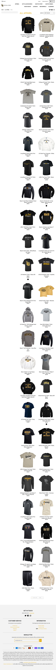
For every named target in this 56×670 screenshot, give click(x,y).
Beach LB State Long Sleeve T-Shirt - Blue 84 (46, 227)
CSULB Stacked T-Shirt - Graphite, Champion (46, 275)
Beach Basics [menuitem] (27, 6)
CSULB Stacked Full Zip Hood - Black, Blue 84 (46, 541)
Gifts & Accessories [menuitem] (27, 4)
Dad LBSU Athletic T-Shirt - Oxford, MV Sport (46, 325)
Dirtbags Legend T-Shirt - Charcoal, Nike (28, 130)
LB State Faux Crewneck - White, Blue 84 (46, 154)
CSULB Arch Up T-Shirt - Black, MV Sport (46, 396)
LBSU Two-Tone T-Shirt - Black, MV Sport (46, 178)
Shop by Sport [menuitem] (38, 4)
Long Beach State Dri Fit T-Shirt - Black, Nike (28, 178)
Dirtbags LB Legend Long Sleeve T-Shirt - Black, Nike (28, 565)
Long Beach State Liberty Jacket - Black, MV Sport (46, 420)
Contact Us (31, 613)
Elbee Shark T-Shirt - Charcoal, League (46, 493)
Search (14, 630)
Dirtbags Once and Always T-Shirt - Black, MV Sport (28, 59)
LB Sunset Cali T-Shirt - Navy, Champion (28, 420)
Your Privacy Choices (42, 628)
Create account (45, 1)
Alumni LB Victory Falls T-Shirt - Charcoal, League (46, 130)
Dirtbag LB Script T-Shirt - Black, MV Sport (46, 83)
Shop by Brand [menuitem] (49, 4)
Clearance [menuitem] (51, 6)
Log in (39, 1)
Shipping (15, 628)
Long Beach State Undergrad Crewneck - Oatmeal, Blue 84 (46, 35)
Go (40, 640)
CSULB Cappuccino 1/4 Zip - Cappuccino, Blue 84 (46, 588)
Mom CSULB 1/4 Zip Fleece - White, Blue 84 (28, 372)
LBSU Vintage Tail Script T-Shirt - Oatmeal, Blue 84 (28, 470)
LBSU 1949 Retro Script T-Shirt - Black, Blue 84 (28, 227)
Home (2, 9)
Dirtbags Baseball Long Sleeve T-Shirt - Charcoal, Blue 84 (28, 493)
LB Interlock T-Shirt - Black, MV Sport (28, 275)
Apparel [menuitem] (17, 4)
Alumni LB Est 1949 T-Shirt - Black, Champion (28, 446)
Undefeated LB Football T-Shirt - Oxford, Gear (28, 106)
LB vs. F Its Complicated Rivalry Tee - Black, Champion (28, 541)
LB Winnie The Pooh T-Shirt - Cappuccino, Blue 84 (46, 517)
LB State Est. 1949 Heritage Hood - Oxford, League (28, 325)
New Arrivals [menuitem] (43, 6)
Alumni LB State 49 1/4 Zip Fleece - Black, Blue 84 (46, 201)
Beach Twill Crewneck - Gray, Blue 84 (28, 349)
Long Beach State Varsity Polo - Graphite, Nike (28, 517)
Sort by (41, 13)
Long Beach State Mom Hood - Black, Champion (46, 349)
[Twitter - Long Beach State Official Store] (50, 9)
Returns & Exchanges (14, 627)
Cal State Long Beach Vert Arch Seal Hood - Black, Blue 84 (28, 396)
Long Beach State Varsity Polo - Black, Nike (28, 154)
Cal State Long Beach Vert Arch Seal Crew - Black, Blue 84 (28, 35)
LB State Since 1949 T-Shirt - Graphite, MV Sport (46, 106)
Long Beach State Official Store (29, 662)
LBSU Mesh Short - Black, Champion (28, 588)
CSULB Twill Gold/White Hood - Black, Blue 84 (28, 83)
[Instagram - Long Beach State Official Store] (54, 9)
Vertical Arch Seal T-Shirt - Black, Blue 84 (46, 446)
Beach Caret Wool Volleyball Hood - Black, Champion (28, 201)
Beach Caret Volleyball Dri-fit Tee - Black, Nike (28, 301)
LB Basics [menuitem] (35, 6)
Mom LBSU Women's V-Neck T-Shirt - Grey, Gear (46, 372)
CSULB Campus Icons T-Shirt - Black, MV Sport (46, 470)
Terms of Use (41, 627)
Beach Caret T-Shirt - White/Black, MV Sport (28, 251)
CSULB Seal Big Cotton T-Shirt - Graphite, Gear (46, 565)
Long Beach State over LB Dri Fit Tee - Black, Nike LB (46, 251)
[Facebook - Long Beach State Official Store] (52, 9)
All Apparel (7, 9)
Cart (52, 1)
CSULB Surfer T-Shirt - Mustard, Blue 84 (46, 301)
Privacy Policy (41, 625)
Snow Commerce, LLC (8, 664)
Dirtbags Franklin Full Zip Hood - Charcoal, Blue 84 (46, 59)
